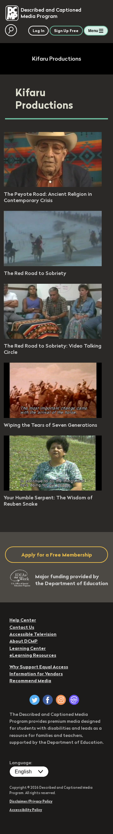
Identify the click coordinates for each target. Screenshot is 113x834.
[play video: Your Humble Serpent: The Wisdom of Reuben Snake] (53, 489)
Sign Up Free (66, 30)
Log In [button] (38, 30)
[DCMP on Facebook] (48, 700)
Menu (93, 31)
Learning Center (27, 648)
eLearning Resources (32, 655)
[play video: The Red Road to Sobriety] (53, 264)
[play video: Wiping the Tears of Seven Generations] (53, 416)
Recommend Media (30, 680)
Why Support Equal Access (38, 667)
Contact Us (21, 627)
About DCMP (23, 641)
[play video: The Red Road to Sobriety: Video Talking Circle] (53, 337)
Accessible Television (32, 634)
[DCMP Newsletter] (74, 700)
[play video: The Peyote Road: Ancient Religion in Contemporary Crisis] (53, 185)
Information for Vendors (36, 674)
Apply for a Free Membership (56, 554)
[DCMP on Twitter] (35, 700)
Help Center (22, 620)
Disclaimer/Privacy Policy (30, 801)
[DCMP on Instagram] (61, 700)
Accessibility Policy (25, 810)
